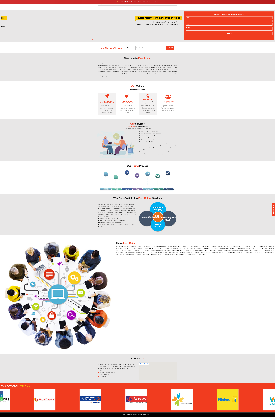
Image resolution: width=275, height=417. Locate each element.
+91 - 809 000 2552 (105, 374)
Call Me (170, 48)
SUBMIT (229, 34)
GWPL (150, 415)
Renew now (141, 1)
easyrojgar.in (103, 376)
